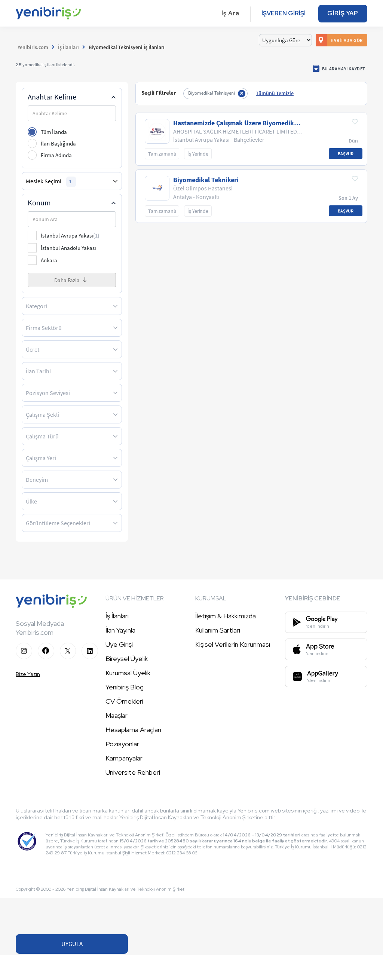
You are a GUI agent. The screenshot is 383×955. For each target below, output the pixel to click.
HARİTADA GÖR (347, 40)
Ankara (49, 260)
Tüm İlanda (54, 131)
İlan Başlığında (58, 143)
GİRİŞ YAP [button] (342, 13)
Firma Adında (56, 155)
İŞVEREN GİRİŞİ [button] (283, 13)
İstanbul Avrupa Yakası (70, 235)
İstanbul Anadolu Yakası (68, 247)
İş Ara (230, 13)
